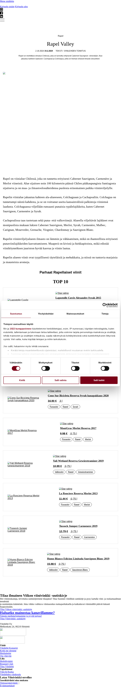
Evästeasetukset (7, 685)
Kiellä (22, 380)
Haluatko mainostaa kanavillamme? (27, 613)
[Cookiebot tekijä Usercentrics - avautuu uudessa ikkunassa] (105, 305)
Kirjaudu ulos (21, 6)
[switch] (45, 368)
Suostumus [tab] (16, 313)
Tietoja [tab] (105, 313)
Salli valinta (60, 380)
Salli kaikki (99, 380)
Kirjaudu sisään (7, 6)
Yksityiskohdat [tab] (45, 313)
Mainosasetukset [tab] (75, 313)
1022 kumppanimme (20, 328)
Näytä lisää (60, 586)
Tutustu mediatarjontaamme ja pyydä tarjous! (21, 616)
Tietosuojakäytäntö (9, 683)
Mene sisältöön (7, 1)
